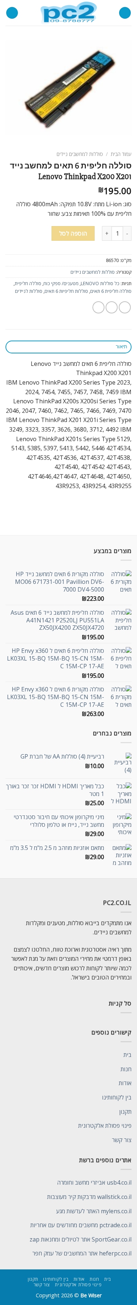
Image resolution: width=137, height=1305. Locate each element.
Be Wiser (91, 1295)
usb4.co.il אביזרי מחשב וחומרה (94, 1182)
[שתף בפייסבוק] (112, 307)
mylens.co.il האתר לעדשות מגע (94, 1211)
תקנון (125, 1112)
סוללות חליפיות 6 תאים (66, 291)
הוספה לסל (73, 233)
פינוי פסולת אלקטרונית (105, 1126)
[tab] (68, 347)
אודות (125, 1083)
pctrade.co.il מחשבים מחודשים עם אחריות (81, 1225)
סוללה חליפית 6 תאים (111, 291)
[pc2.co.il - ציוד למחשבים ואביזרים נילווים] (68, 13)
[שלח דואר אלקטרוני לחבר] (98, 307)
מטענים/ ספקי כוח (61, 283)
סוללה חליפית (28, 283)
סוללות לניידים (28, 291)
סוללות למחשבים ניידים (80, 153)
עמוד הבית (121, 153)
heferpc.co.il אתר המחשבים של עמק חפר (82, 1253)
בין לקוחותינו (117, 1097)
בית (127, 1055)
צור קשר (122, 1140)
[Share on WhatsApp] (125, 307)
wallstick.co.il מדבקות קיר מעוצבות (89, 1197)
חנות (126, 1069)
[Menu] (125, 13)
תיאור (121, 346)
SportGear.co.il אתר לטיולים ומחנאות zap (81, 1239)
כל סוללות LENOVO (100, 283)
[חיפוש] (12, 13)
